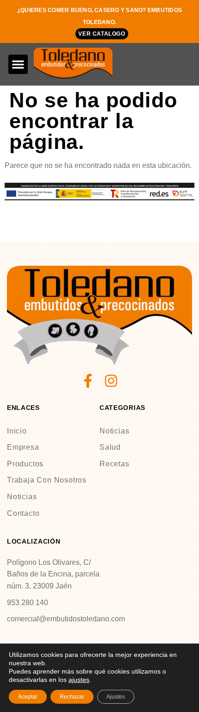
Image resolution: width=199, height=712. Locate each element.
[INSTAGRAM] (111, 381)
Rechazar (72, 696)
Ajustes (115, 696)
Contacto (23, 513)
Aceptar (27, 696)
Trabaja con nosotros (47, 480)
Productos (25, 464)
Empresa (23, 447)
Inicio (17, 431)
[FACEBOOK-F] (88, 381)
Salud (110, 447)
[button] (18, 64)
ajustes (78, 679)
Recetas (115, 464)
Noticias (22, 497)
